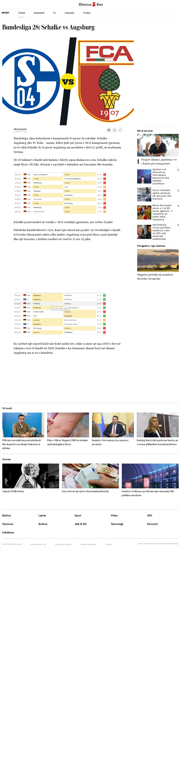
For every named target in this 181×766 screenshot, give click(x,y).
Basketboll (39, 12)
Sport (5, 12)
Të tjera (86, 12)
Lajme (42, 515)
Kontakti (108, 544)
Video (114, 515)
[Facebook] (109, 130)
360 (149, 515)
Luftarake (69, 12)
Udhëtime (8, 532)
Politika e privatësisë (63, 544)
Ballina (6, 515)
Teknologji (117, 524)
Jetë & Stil (81, 524)
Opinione (7, 524)
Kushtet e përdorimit (88, 544)
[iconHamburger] (7, 4)
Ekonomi (152, 524)
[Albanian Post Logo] (91, 4)
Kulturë (42, 524)
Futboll (21, 12)
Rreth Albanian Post (38, 544)
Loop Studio (162, 544)
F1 (54, 12)
